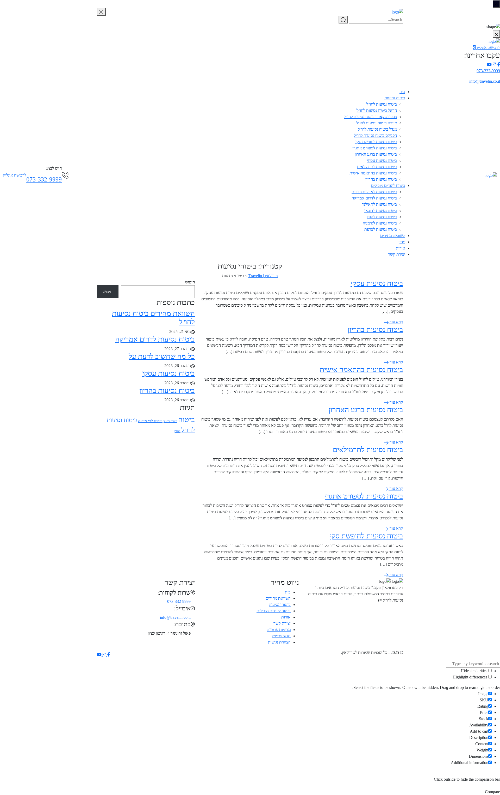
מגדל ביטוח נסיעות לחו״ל (377, 129)
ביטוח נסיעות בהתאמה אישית (373, 173)
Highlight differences (470, 677)
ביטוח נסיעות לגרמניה (380, 223)
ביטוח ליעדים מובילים (388, 185)
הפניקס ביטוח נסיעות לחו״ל (375, 135)
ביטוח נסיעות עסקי (382, 160)
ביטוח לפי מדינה (150, 421)
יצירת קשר (396, 254)
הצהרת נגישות (279, 642)
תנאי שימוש (281, 636)
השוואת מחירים (392, 235)
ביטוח (186, 419)
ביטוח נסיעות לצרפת (380, 229)
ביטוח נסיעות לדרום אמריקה (374, 198)
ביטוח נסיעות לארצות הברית (374, 192)
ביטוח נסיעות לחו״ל (381, 104)
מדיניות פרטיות (279, 629)
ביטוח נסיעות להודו (382, 217)
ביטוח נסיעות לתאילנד (379, 204)
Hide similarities (474, 671)
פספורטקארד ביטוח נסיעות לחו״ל (370, 116)
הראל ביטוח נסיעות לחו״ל (377, 110)
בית (402, 91)
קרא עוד (396, 322)
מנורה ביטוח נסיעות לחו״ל (376, 123)
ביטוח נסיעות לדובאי (380, 210)
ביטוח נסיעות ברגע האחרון (376, 154)
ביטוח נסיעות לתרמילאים (377, 167)
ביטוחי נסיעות (280, 604)
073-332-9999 (488, 71)
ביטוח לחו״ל (170, 421)
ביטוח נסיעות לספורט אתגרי (374, 148)
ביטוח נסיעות (394, 98)
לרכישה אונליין (488, 47)
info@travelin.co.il (484, 81)
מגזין (401, 242)
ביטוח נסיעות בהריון (381, 179)
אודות (400, 248)
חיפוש (190, 282)
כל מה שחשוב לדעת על (162, 356)
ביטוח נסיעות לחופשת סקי (376, 141)
